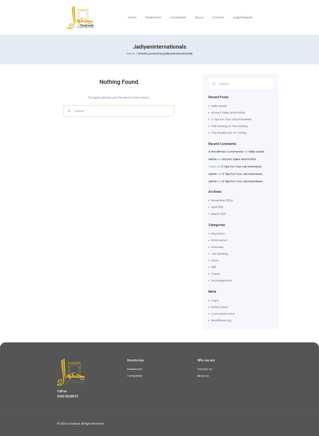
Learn (215, 260)
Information (219, 240)
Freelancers (153, 17)
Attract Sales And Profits (228, 112)
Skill (213, 267)
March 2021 (218, 214)
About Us (203, 376)
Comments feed (222, 314)
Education (218, 233)
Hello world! (219, 106)
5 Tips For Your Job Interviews (231, 119)
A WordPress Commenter (226, 151)
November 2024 (222, 200)
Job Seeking (219, 254)
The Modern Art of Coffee (229, 133)
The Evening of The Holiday (229, 126)
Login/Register (243, 17)
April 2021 (217, 207)
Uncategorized (221, 280)
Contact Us (204, 369)
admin (212, 159)
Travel (215, 274)
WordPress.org (221, 320)
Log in (215, 300)
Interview (217, 247)
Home (132, 17)
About (199, 17)
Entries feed (219, 307)
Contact (218, 17)
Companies (178, 17)
